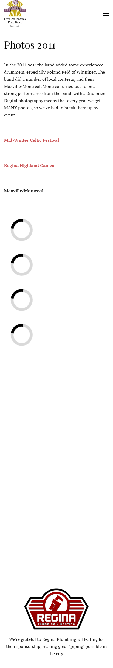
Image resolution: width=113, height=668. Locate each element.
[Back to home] (15, 13)
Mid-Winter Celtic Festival (31, 140)
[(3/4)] (32, 289)
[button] (106, 14)
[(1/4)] (32, 220)
